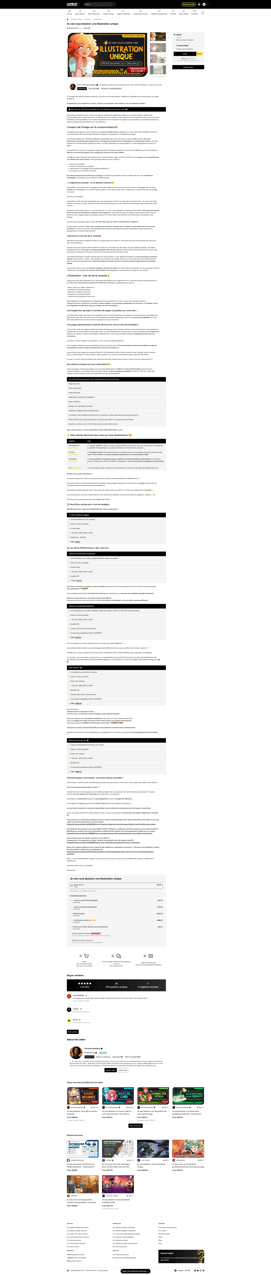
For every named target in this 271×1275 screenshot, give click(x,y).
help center (165, 1260)
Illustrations (98, 19)
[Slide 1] (158, 47)
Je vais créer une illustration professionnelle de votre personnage (188, 1165)
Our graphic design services (77, 1230)
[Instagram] (200, 1270)
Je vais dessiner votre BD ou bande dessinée (82, 1112)
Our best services (73, 1246)
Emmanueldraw (89, 85)
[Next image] (96, 1096)
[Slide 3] (158, 69)
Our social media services (76, 1243)
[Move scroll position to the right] (203, 12)
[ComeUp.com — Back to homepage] (72, 4)
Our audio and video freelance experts (126, 1234)
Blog (160, 1240)
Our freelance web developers (123, 1237)
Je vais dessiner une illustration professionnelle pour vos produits (186, 1112)
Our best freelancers (120, 1246)
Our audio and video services (77, 1234)
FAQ (160, 1243)
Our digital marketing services (77, 1227)
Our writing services (74, 1240)
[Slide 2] (158, 58)
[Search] (113, 4)
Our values (162, 1230)
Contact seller (188, 67)
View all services (136, 1126)
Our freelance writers (120, 1240)
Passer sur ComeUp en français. (134, 1271)
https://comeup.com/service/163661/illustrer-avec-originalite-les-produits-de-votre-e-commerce (103, 842)
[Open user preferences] (207, 4)
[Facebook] (203, 1270)
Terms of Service (91, 1270)
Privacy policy (103, 1270)
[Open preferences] (199, 4)
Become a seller (189, 4)
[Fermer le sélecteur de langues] (148, 1271)
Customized (182, 45)
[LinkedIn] (195, 1270)
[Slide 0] (158, 36)
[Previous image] (69, 1096)
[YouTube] (198, 1270)
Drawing (88, 19)
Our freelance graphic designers (124, 1230)
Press (160, 1237)
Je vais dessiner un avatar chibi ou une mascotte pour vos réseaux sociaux (117, 1114)
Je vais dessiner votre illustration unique (151, 1165)
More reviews (72, 1032)
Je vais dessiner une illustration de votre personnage (152, 1112)
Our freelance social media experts (125, 1243)
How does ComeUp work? (167, 1227)
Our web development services (78, 1237)
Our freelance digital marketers (124, 1227)
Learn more (123, 1070)
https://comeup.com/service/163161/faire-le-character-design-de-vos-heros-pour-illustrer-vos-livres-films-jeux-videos (111, 824)
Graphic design (76, 19)
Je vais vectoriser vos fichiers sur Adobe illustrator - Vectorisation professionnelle (81, 1166)
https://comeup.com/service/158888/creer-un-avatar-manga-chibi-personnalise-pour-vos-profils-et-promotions (109, 833)
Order (185, 54)
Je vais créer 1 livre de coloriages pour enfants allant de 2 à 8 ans (116, 1165)
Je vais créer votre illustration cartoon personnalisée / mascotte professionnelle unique (81, 1202)
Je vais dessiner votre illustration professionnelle (116, 1201)
